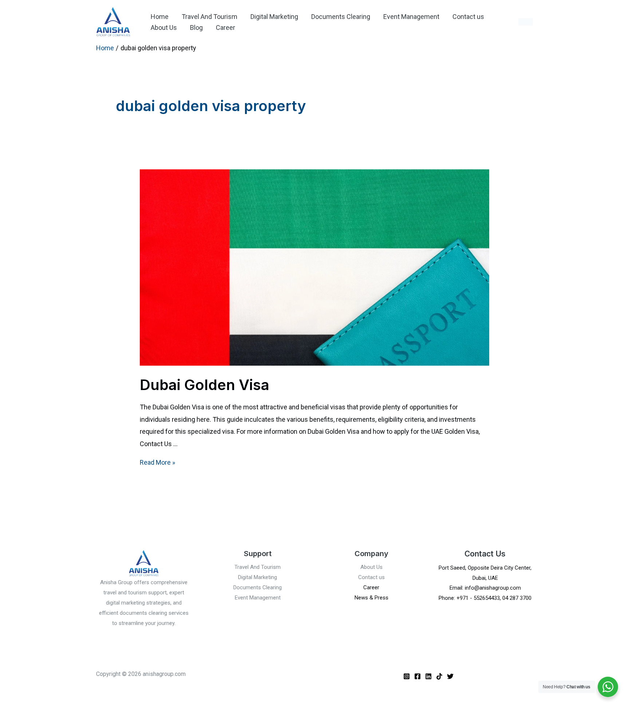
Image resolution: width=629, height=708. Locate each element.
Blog (196, 27)
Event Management (411, 16)
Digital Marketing (274, 16)
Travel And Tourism (209, 16)
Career (225, 27)
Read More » (157, 462)
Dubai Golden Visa (204, 385)
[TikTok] (439, 676)
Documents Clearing (340, 16)
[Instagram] (406, 676)
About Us (164, 27)
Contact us (468, 16)
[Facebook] (417, 676)
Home (160, 16)
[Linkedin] (428, 676)
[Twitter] (450, 676)
